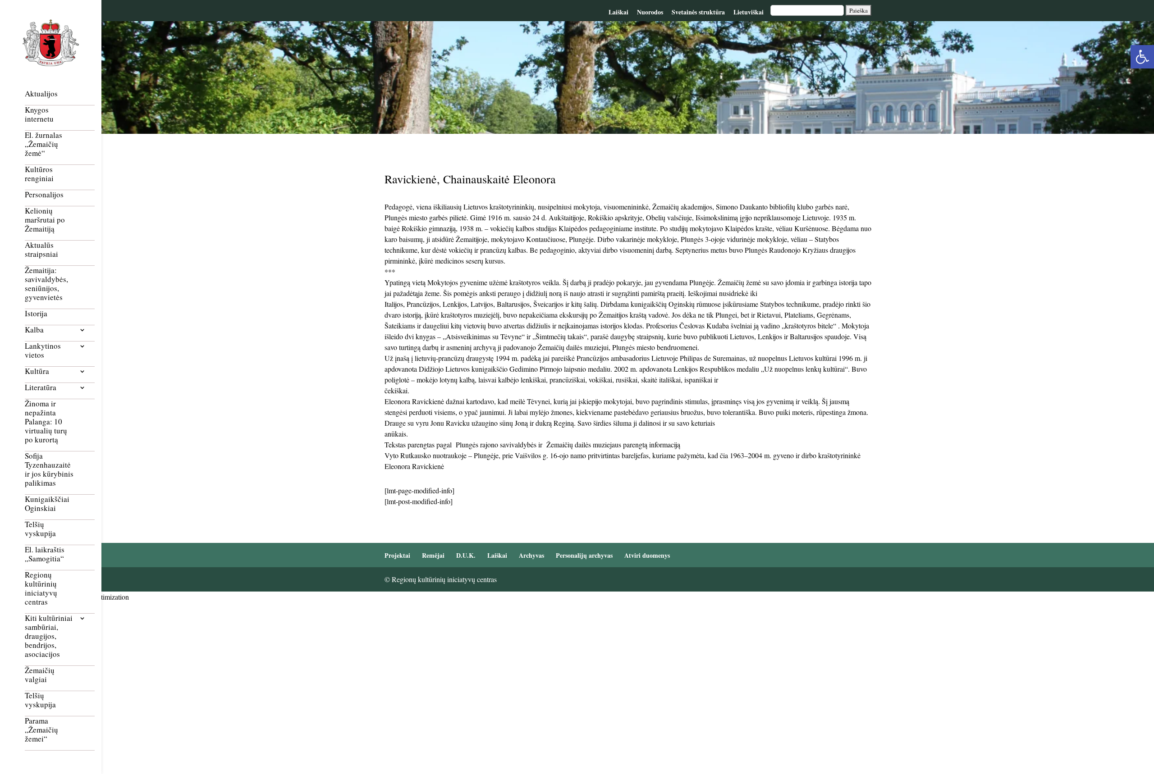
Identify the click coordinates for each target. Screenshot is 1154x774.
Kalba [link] (34, 330)
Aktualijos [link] (41, 94)
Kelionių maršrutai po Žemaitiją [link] (45, 220)
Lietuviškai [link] (748, 12)
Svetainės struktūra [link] (698, 12)
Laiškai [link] (618, 12)
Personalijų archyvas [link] (584, 555)
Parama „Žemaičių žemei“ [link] (41, 730)
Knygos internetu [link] (39, 114)
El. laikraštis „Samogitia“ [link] (44, 554)
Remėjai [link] (433, 555)
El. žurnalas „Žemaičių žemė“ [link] (43, 144)
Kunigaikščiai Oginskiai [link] (47, 504)
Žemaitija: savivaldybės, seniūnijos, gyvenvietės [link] (46, 284)
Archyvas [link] (531, 555)
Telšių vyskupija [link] (40, 529)
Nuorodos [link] (650, 12)
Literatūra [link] (40, 387)
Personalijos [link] (44, 195)
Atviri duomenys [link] (647, 555)
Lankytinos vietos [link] (43, 350)
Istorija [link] (36, 314)
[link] (1142, 56)
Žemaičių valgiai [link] (40, 675)
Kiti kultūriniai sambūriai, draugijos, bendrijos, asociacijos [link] (49, 636)
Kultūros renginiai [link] (39, 174)
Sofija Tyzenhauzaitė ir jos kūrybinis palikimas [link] (49, 469)
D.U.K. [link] (466, 555)
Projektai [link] (397, 555)
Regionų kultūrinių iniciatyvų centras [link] (41, 588)
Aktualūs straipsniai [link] (41, 250)
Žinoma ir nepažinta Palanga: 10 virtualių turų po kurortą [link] (46, 422)
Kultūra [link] (37, 371)
